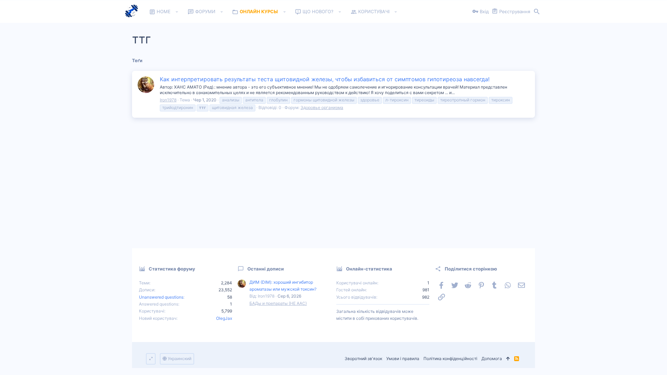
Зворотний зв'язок (363, 358)
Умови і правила (402, 358)
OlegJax (224, 318)
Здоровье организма (321, 107)
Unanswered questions (161, 297)
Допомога (491, 358)
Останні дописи (265, 269)
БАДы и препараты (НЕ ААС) (278, 303)
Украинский (179, 358)
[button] (177, 12)
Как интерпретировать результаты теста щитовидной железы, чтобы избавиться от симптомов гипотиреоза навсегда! (324, 79)
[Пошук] (537, 12)
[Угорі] (508, 359)
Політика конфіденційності (450, 358)
